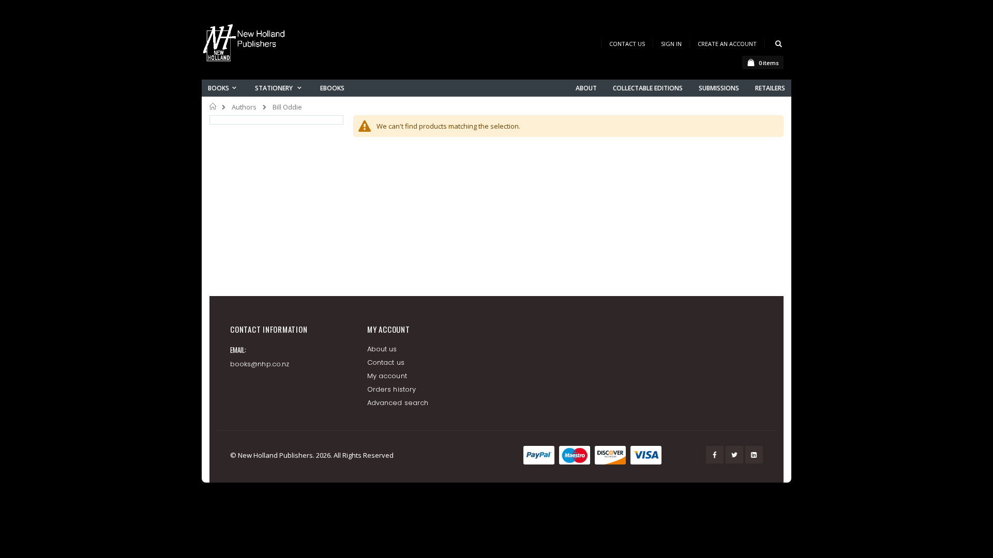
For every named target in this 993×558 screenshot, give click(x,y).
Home (213, 106)
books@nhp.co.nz (259, 364)
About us (382, 349)
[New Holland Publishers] (246, 45)
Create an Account (727, 44)
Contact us (385, 362)
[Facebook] (715, 454)
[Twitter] (734, 454)
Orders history (391, 389)
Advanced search (397, 403)
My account (387, 376)
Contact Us (627, 44)
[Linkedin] (754, 454)
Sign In (671, 44)
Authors (244, 107)
